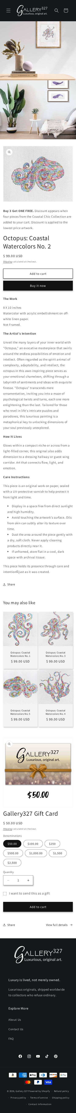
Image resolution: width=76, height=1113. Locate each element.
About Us (14, 1020)
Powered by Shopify (39, 1091)
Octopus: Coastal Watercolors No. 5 (20, 712)
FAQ (11, 1039)
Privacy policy (18, 1097)
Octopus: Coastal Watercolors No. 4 (56, 712)
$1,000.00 (36, 853)
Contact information (39, 1104)
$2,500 (12, 863)
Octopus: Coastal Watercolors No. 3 (56, 654)
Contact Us (15, 1029)
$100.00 (33, 844)
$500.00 (13, 853)
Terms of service (39, 1097)
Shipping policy (60, 1097)
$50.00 (12, 844)
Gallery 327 (22, 1091)
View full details (57, 925)
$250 (52, 844)
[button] (8, 10)
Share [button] (11, 584)
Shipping (7, 261)
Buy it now (38, 286)
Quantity (8, 872)
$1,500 (57, 853)
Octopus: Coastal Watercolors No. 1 (20, 654)
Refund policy (61, 1091)
